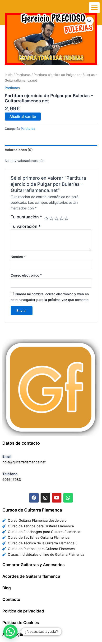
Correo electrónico (26, 275)
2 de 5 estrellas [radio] (51, 219)
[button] (94, 7)
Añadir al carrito (22, 116)
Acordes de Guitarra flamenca (31, 576)
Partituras (23, 75)
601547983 (11, 479)
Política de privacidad (23, 611)
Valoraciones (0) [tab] (19, 150)
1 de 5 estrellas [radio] (46, 219)
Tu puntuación (26, 217)
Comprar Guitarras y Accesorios (33, 564)
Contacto (11, 599)
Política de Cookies (20, 622)
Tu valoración (26, 226)
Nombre (18, 257)
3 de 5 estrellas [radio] (56, 219)
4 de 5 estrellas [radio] (62, 219)
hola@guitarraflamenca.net (24, 462)
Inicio (9, 75)
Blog (6, 588)
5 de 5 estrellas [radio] (67, 219)
